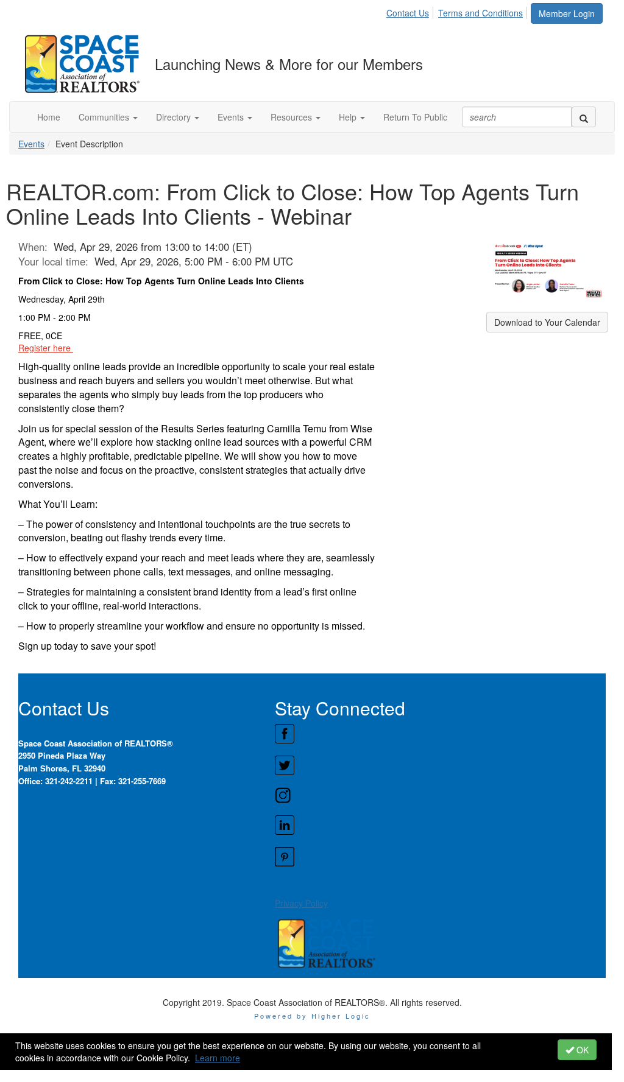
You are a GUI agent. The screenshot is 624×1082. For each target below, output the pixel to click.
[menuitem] (411, 11)
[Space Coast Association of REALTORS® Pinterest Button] (440, 856)
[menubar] (458, 11)
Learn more (217, 1058)
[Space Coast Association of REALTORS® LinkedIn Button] (440, 825)
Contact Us (407, 13)
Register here (45, 348)
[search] (584, 117)
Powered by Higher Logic (312, 1016)
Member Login (567, 13)
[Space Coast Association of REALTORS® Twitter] (440, 765)
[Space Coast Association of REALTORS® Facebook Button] (440, 733)
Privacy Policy (301, 903)
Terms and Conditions (480, 13)
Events (31, 144)
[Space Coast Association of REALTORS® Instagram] (440, 795)
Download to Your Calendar (547, 322)
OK (581, 1050)
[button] (108, 117)
